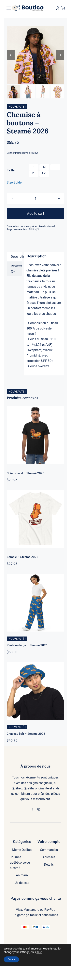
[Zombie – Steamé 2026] (35, 519)
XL (33, 173)
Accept (11, 959)
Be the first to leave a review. (22, 152)
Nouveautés (20, 229)
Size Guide (14, 182)
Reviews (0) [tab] (16, 268)
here (39, 952)
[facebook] (32, 809)
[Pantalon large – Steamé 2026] (35, 603)
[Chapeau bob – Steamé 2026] (35, 691)
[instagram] (38, 809)
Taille (11, 170)
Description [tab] (16, 257)
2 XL (44, 173)
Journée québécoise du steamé (37, 226)
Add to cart (35, 213)
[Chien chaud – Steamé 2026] (35, 435)
